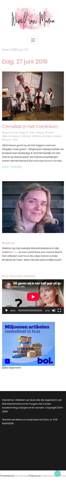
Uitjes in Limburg (10, 136)
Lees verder (12, 167)
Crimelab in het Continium (30, 126)
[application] (33, 296)
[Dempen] (53, 310)
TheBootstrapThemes (53, 475)
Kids (32, 132)
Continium (25, 136)
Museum (49, 132)
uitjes (15, 139)
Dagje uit (23, 132)
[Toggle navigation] (33, 40)
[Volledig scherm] (59, 310)
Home (5, 49)
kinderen (47, 136)
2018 (14, 49)
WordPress (21, 475)
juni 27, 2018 (11, 132)
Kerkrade (36, 136)
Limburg (40, 132)
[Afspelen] (6, 310)
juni (21, 49)
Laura (15, 252)
